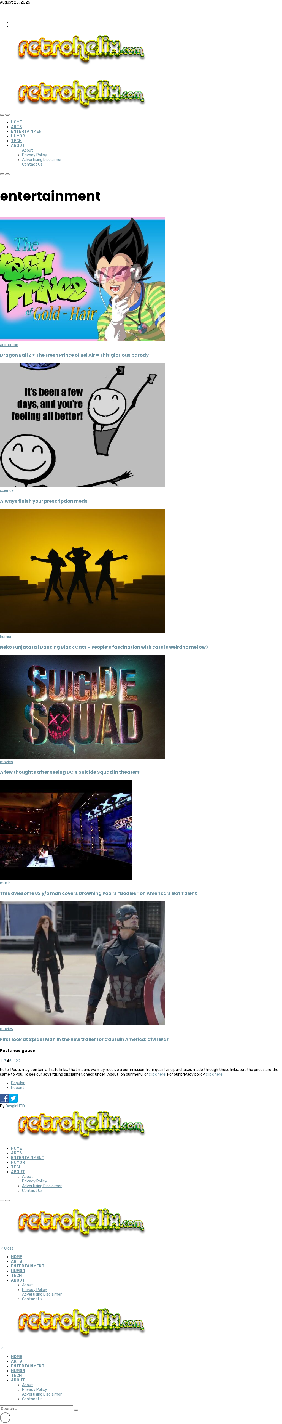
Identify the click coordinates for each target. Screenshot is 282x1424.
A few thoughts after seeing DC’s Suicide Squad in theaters (70, 772)
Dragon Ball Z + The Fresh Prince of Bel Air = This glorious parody (74, 355)
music (5, 883)
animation (9, 345)
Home (16, 122)
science (7, 490)
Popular (18, 1083)
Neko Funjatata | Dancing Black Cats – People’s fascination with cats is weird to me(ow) (104, 647)
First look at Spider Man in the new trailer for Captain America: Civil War (84, 1039)
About (18, 145)
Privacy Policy (34, 155)
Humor (18, 136)
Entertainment (27, 131)
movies (6, 762)
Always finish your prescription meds (44, 501)
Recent (17, 1087)
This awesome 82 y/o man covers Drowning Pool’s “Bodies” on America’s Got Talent (98, 893)
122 (17, 1061)
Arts (16, 126)
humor (6, 636)
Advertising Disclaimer (42, 159)
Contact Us (32, 164)
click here (157, 1074)
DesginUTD (15, 1106)
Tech (16, 141)
